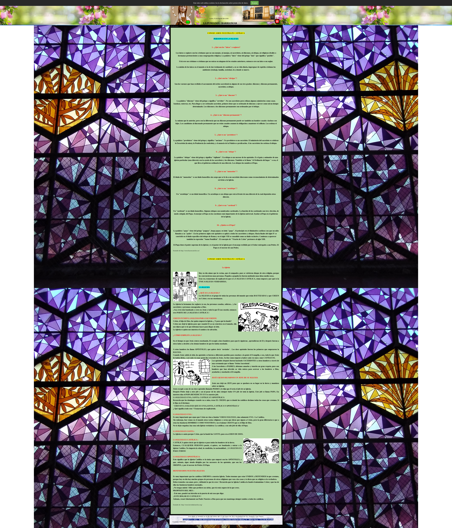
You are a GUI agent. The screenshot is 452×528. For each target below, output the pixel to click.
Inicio (188, 22)
